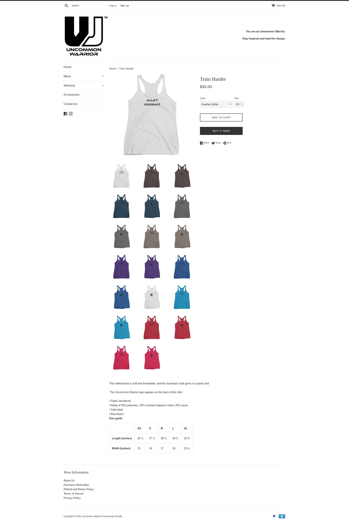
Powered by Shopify (112, 516)
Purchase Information (76, 484)
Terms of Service (74, 493)
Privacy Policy (72, 497)
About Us (69, 480)
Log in (112, 5)
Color (202, 98)
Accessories (71, 94)
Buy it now (221, 130)
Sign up (124, 5)
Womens (84, 85)
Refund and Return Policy (79, 489)
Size (236, 98)
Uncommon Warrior (91, 516)
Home (67, 67)
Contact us (70, 103)
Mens (84, 76)
